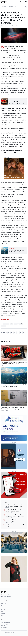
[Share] (26, 7)
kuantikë (20, 323)
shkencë (3, 326)
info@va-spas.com (6, 622)
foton (16, 323)
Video (2, 615)
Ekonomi (3, 613)
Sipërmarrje (3, 603)
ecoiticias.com (5, 319)
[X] (14, 332)
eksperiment (6, 323)
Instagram (4, 627)
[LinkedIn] (17, 332)
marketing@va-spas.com (7, 624)
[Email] (20, 332)
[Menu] (26, 2)
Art (1, 605)
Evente (2, 611)
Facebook (4, 625)
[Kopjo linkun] (23, 332)
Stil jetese (3, 609)
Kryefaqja (4, 6)
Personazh (3, 607)
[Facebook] (8, 332)
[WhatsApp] (11, 332)
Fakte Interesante (12, 6)
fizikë (12, 323)
